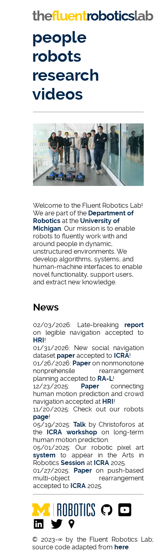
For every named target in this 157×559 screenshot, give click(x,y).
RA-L (105, 378)
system (44, 455)
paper (66, 355)
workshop (81, 432)
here (121, 547)
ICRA (121, 355)
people (59, 37)
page (41, 417)
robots (56, 56)
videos (57, 94)
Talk (79, 424)
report (134, 325)
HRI (38, 340)
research (65, 75)
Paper (81, 363)
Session (73, 463)
